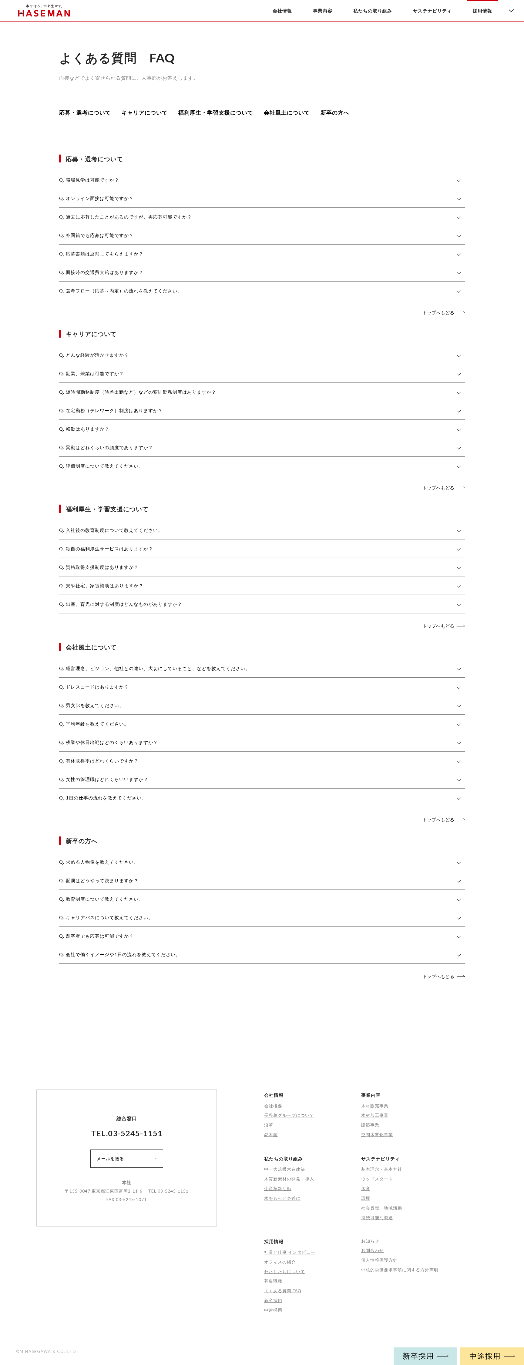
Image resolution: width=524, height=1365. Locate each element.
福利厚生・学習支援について (215, 112)
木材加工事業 (374, 1115)
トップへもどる (438, 312)
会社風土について (287, 112)
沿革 (268, 1124)
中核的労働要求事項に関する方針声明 (399, 1269)
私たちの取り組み (372, 10)
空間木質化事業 (377, 1134)
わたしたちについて (284, 1271)
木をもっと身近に (282, 1198)
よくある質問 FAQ (282, 1290)
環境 (365, 1198)
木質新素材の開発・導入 (289, 1178)
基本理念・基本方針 (381, 1169)
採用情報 (482, 10)
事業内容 (322, 10)
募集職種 (273, 1280)
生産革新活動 (277, 1188)
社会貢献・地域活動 (381, 1207)
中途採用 (485, 1356)
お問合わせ (372, 1250)
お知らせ (370, 1240)
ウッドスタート (377, 1178)
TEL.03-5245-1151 (127, 1133)
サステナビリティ (432, 10)
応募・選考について (85, 112)
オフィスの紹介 (280, 1261)
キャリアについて (145, 112)
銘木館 (271, 1134)
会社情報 (282, 10)
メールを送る (110, 1158)
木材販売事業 (374, 1105)
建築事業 (370, 1124)
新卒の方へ (335, 112)
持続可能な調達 (377, 1217)
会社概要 (273, 1105)
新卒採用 (418, 1356)
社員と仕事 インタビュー (289, 1252)
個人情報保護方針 (379, 1260)
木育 (365, 1188)
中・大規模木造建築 (284, 1169)
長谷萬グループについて (289, 1115)
